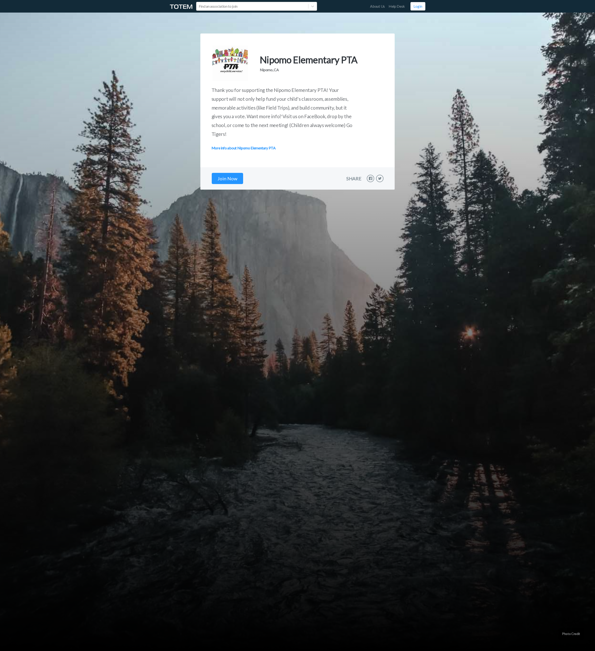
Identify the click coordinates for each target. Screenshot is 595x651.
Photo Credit (571, 634)
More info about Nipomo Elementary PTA (244, 148)
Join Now (227, 178)
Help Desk (397, 6)
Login (417, 6)
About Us (377, 6)
